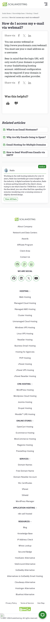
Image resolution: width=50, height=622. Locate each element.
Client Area (25, 251)
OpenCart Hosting (25, 426)
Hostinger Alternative (25, 588)
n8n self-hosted (25, 514)
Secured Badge (25, 552)
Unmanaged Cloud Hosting (25, 321)
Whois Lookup (25, 545)
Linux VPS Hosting (25, 333)
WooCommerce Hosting (25, 439)
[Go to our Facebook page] (14, 282)
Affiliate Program (25, 245)
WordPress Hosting (25, 390)
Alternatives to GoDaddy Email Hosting (25, 576)
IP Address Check (25, 539)
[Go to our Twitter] (29, 282)
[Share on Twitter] (25, 35)
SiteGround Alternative (25, 564)
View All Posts (11, 199)
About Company (25, 226)
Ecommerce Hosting (25, 433)
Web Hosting (25, 297)
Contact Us (25, 257)
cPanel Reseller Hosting (25, 376)
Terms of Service (27, 603)
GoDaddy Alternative (25, 570)
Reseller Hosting (25, 339)
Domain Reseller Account (25, 477)
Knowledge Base (25, 533)
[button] (8, 103)
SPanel (25, 489)
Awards (25, 238)
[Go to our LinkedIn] (21, 282)
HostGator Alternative (25, 558)
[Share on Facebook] (19, 35)
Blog (25, 527)
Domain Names (25, 465)
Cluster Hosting (25, 315)
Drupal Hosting (25, 408)
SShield (25, 495)
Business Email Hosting (25, 346)
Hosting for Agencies (25, 352)
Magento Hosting (25, 445)
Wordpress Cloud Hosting (25, 396)
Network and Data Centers (25, 232)
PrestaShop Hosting (25, 451)
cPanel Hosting (25, 364)
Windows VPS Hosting (25, 327)
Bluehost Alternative (25, 594)
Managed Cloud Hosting (25, 303)
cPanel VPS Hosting (25, 370)
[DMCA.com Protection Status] (25, 609)
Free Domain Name (25, 471)
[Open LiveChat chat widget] (42, 615)
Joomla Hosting (25, 402)
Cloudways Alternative (25, 582)
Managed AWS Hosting (25, 309)
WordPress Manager (25, 501)
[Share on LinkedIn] (30, 35)
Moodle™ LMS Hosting (25, 414)
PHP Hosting (25, 358)
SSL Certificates (25, 483)
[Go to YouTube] (36, 282)
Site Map (40, 603)
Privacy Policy (11, 603)
